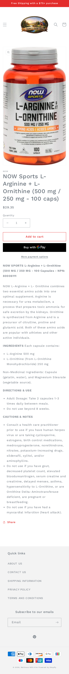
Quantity (8, 215)
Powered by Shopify (47, 667)
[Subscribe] (57, 622)
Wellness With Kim (29, 667)
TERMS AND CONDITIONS (25, 598)
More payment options (34, 256)
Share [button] (11, 522)
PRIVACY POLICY (19, 589)
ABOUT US (15, 563)
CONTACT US (17, 572)
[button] (5, 24)
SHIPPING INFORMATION (25, 580)
